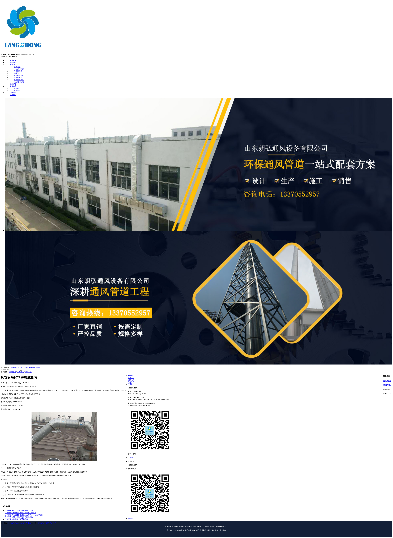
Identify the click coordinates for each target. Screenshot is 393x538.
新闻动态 (20, 372)
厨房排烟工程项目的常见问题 (19, 517)
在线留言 (131, 382)
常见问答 (28, 372)
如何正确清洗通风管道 (16, 519)
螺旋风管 (37, 367)
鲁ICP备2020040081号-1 (175, 530)
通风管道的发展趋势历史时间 (19, 510)
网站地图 (188, 530)
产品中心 (131, 378)
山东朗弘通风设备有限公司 (175, 526)
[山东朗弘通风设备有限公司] (23, 52)
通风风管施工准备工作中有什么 (19, 523)
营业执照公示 (205, 530)
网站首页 (12, 372)
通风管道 (24, 367)
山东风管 (30, 367)
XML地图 (195, 530)
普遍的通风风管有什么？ (47, 523)
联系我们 (131, 384)
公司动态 (387, 381)
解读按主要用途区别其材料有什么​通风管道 (24, 515)
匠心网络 (223, 530)
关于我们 (131, 375)
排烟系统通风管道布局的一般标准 (20, 513)
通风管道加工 (16, 367)
